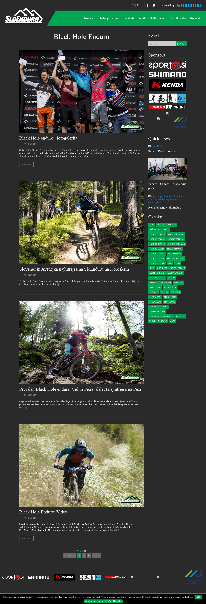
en (133, 5)
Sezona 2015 (170, 297)
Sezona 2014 (155, 297)
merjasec (178, 282)
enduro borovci (176, 234)
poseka (164, 292)
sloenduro (169, 302)
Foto (177, 263)
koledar (153, 277)
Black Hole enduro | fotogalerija (48, 137)
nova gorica (170, 287)
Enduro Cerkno (157, 239)
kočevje (171, 277)
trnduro (162, 321)
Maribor (153, 282)
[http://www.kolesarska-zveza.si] (180, 122)
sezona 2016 (155, 302)
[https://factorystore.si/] (167, 97)
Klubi (162, 18)
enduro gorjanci (176, 239)
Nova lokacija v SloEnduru (164, 207)
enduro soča (174, 253)
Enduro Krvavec (157, 253)
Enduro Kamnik (156, 249)
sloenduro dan (157, 311)
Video (172, 321)
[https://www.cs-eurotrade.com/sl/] (167, 74)
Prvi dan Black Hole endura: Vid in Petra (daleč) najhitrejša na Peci (80, 389)
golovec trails (177, 268)
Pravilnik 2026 (147, 18)
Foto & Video (178, 18)
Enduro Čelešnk (157, 263)
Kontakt (195, 18)
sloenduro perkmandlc (161, 316)
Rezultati (175, 292)
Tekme (152, 321)
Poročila (153, 292)
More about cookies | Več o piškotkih (103, 601)
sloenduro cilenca (158, 306)
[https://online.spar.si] (167, 107)
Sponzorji (180, 316)
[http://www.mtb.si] (158, 118)
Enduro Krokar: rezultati (163, 151)
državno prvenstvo (158, 229)
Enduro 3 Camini (157, 234)
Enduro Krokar (174, 249)
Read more (26, 164)
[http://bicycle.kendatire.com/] (167, 84)
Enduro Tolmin (156, 258)
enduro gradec (157, 244)
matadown (165, 282)
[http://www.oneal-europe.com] (167, 113)
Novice (88, 18)
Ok (198, 596)
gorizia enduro (156, 273)
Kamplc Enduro (174, 273)
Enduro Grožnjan (176, 244)
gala (151, 268)
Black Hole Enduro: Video (43, 511)
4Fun (151, 224)
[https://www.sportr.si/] (167, 65)
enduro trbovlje (175, 258)
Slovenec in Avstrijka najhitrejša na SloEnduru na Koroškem (74, 269)
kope (162, 277)
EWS (170, 263)
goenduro (162, 268)
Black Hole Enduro (166, 224)
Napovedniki (155, 287)
